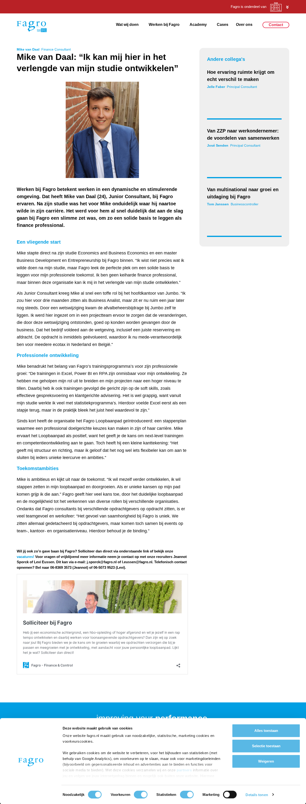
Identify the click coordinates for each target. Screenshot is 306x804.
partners (185, 770)
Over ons (244, 25)
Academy (198, 25)
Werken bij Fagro (164, 25)
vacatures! (25, 557)
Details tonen (257, 795)
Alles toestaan (266, 731)
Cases (222, 25)
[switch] (141, 794)
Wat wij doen (127, 25)
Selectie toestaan (266, 746)
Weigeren (266, 761)
